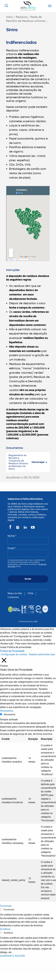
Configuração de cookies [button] (14, 654)
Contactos (13, 597)
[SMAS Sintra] (28, 5)
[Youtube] (32, 528)
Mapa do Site (15, 593)
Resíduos (22, 17)
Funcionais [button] (6, 905)
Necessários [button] (6, 710)
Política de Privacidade (12, 650)
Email (12, 548)
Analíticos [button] (5, 929)
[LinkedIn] (25, 528)
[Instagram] (18, 528)
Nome (12, 535)
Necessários (9, 714)
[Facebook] (11, 528)
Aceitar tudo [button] (48, 654)
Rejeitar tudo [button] (35, 654)
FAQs (30, 593)
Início (9, 17)
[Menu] (49, 6)
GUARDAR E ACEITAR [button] (12, 955)
